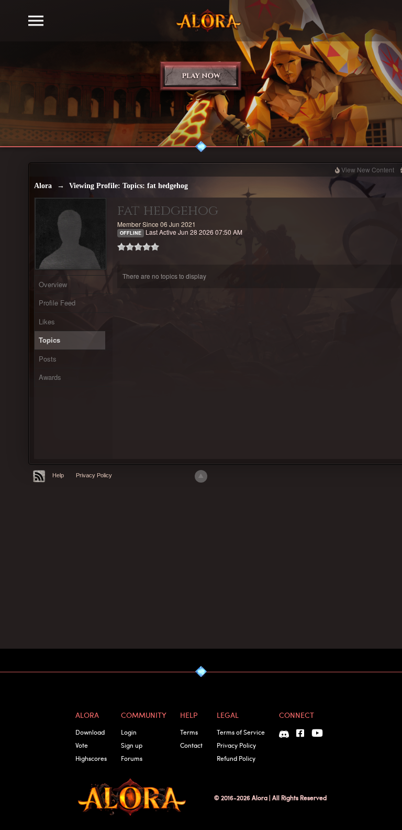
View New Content (367, 169)
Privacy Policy (94, 475)
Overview (53, 284)
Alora (43, 186)
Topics (49, 340)
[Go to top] (201, 476)
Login (129, 732)
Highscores (91, 758)
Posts (48, 359)
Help (58, 475)
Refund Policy (236, 758)
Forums (131, 758)
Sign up (131, 745)
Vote (81, 745)
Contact (191, 745)
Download (90, 732)
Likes (47, 321)
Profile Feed (57, 303)
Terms (189, 732)
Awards (50, 377)
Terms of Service (241, 732)
